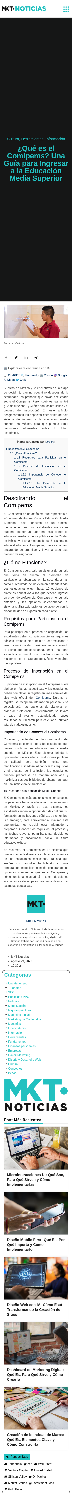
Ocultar (50, 442)
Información (55, 139)
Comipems (43, 697)
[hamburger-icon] (66, 9)
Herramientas (32, 139)
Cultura (13, 139)
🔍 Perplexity (30, 375)
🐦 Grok (21, 380)
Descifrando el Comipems (22, 448)
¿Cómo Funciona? (23, 453)
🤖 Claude (46, 375)
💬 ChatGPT (12, 375)
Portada (8, 343)
